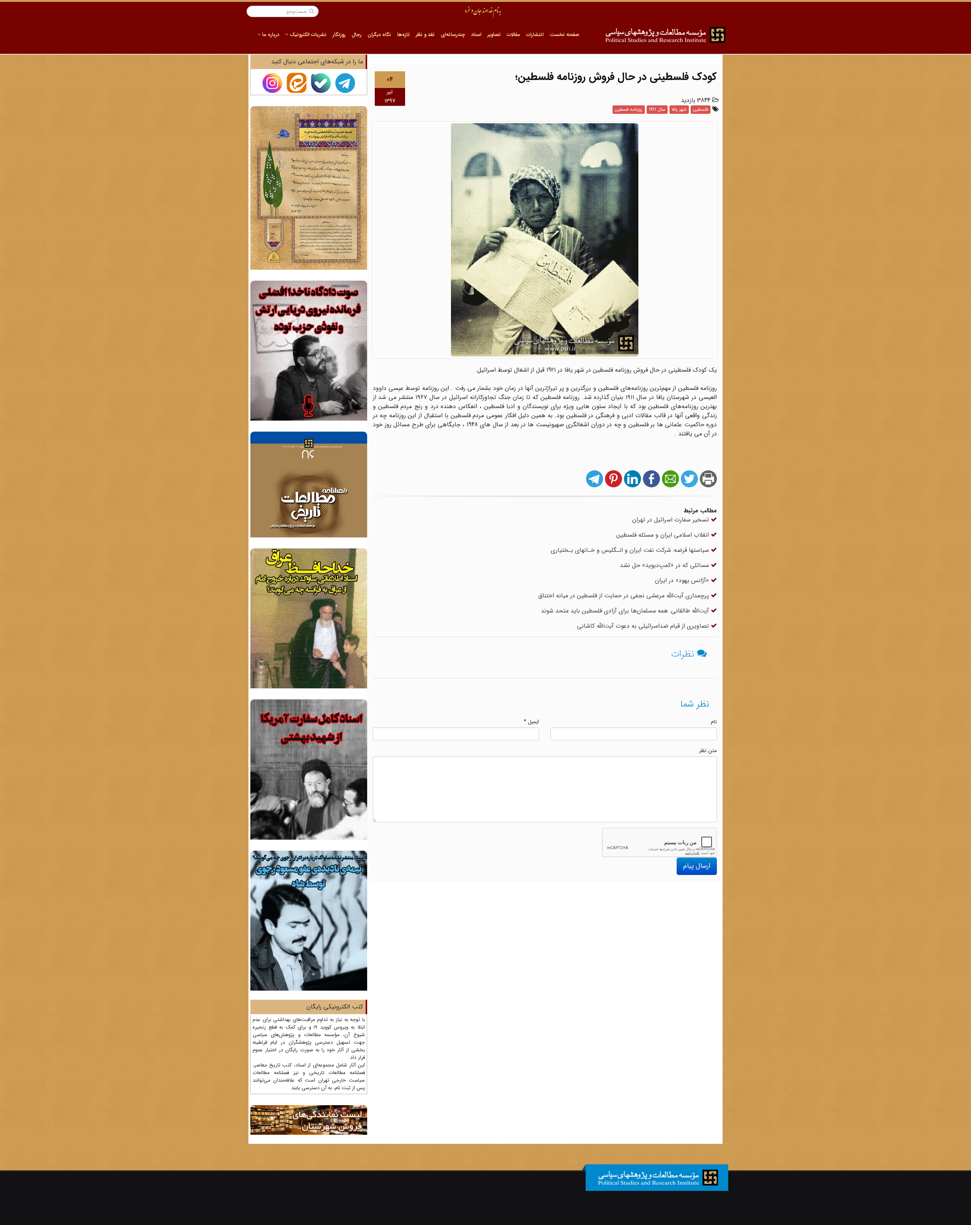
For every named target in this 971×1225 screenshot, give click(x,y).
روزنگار (339, 35)
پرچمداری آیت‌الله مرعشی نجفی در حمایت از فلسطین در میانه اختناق (624, 595)
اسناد (476, 35)
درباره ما (270, 35)
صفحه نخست (564, 35)
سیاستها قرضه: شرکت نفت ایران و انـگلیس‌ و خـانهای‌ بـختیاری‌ (631, 550)
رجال (356, 35)
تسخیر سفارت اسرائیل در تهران (671, 520)
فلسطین (700, 109)
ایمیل (531, 722)
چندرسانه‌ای (453, 35)
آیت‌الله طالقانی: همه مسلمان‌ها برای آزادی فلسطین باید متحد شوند (626, 611)
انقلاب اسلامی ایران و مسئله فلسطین (663, 535)
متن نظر (708, 750)
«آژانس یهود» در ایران (683, 580)
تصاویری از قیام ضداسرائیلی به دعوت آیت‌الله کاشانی (644, 626)
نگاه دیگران (379, 35)
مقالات (513, 35)
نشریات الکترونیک (307, 35)
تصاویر (494, 35)
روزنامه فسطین (629, 109)
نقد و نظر (425, 35)
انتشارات (535, 35)
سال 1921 (657, 109)
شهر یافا (679, 109)
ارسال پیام (696, 866)
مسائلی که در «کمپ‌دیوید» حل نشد (665, 565)
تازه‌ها (403, 35)
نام (714, 722)
